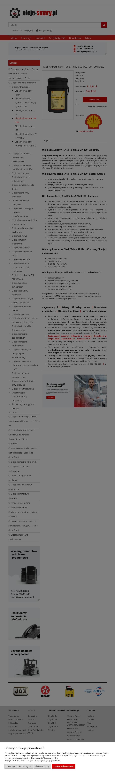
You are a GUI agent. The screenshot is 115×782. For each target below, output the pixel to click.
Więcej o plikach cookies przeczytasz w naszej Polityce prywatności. (32, 760)
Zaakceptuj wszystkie (63, 766)
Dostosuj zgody (42, 766)
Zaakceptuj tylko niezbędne (18, 766)
